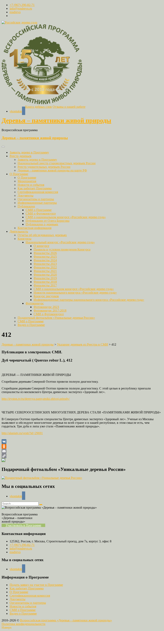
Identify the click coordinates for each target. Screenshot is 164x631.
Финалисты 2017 (45, 285)
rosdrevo (15, 12)
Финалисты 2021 (45, 271)
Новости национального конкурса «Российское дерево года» (75, 292)
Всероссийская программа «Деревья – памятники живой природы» (66, 620)
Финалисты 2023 (45, 263)
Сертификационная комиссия (38, 192)
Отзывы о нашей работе (69, 106)
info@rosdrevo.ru (21, 8)
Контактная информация (34, 228)
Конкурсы (24, 238)
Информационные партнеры (37, 202)
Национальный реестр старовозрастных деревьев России (57, 163)
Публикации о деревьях (42, 224)
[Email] (82, 451)
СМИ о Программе (39, 210)
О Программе (19, 174)
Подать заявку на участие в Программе (36, 584)
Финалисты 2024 (45, 260)
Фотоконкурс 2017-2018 (50, 310)
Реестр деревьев (20, 156)
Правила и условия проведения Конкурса (62, 249)
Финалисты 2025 (45, 256)
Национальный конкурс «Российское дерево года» (60, 242)
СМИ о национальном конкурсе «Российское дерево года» (66, 217)
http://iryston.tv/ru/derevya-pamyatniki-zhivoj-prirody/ (36, 398)
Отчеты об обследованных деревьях (42, 235)
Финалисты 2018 (45, 281)
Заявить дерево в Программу (29, 152)
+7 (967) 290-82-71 (22, 5)
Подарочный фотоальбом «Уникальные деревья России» (56, 317)
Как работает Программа (35, 188)
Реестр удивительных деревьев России (44, 166)
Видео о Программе (31, 325)
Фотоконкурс (35, 303)
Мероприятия (27, 181)
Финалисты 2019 (45, 278)
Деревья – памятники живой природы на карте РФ (52, 170)
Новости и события (31, 184)
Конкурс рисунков (46, 296)
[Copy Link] (82, 456)
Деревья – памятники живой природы (56, 120)
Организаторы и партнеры (36, 199)
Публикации (26, 206)
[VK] (82, 441)
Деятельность (19, 231)
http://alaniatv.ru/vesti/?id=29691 (22, 433)
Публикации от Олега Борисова (47, 220)
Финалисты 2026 (45, 253)
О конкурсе (41, 246)
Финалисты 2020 (45, 274)
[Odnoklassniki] (82, 446)
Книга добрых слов (38, 106)
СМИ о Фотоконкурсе (41, 213)
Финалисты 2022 (45, 267)
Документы (25, 195)
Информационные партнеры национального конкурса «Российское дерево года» (89, 299)
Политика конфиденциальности (23, 624)
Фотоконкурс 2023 (46, 307)
